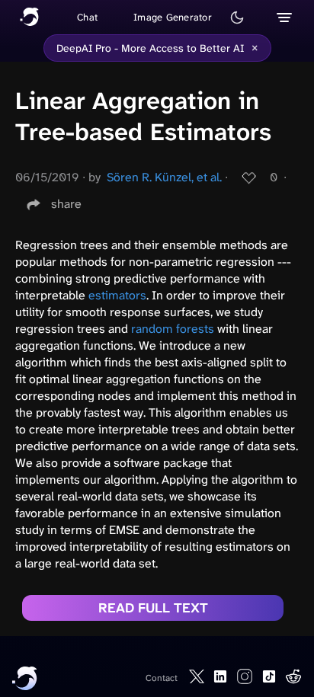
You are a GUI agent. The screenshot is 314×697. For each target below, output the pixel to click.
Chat (87, 17)
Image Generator (172, 17)
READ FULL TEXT (153, 608)
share (66, 204)
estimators (117, 295)
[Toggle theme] (237, 17)
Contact (162, 678)
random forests (172, 329)
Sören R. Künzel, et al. (164, 177)
